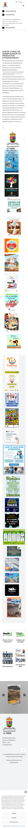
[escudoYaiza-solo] (5, 2)
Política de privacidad (15, 825)
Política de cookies (7, 825)
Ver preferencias (14, 822)
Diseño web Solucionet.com (14, 760)
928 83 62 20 (8, 744)
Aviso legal (23, 825)
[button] (25, 792)
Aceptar (14, 813)
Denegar (14, 817)
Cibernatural (14, 762)
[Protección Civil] (14, 598)
